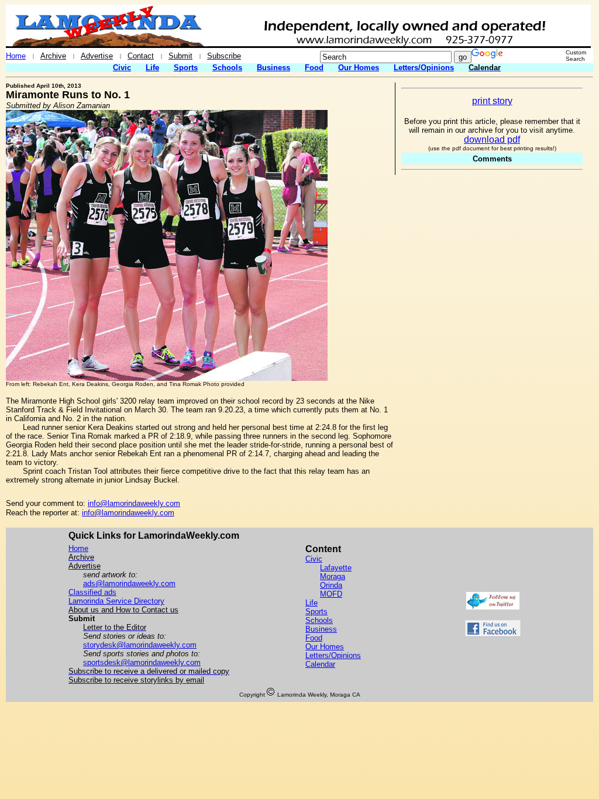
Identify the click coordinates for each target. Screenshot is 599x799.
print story (492, 101)
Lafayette (336, 567)
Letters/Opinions (424, 67)
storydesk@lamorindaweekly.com (140, 644)
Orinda (331, 585)
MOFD (331, 594)
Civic (122, 67)
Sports (186, 67)
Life (152, 67)
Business (273, 67)
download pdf (492, 139)
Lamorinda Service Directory (116, 601)
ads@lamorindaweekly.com (129, 583)
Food (314, 67)
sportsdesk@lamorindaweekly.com (142, 662)
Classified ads (92, 592)
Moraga (332, 576)
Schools (227, 67)
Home (16, 55)
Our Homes (358, 67)
